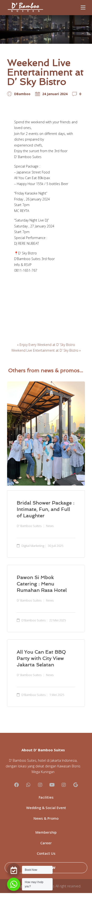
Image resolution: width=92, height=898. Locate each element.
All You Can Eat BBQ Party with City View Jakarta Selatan (41, 658)
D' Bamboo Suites (29, 526)
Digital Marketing (32, 546)
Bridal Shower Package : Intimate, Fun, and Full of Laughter (45, 509)
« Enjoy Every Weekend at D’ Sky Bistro (46, 344)
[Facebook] (16, 785)
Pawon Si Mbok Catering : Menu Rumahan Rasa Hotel (42, 584)
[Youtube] (52, 785)
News (50, 526)
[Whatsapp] (28, 785)
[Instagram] (40, 785)
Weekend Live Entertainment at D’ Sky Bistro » (46, 350)
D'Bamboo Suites (33, 620)
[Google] (75, 785)
